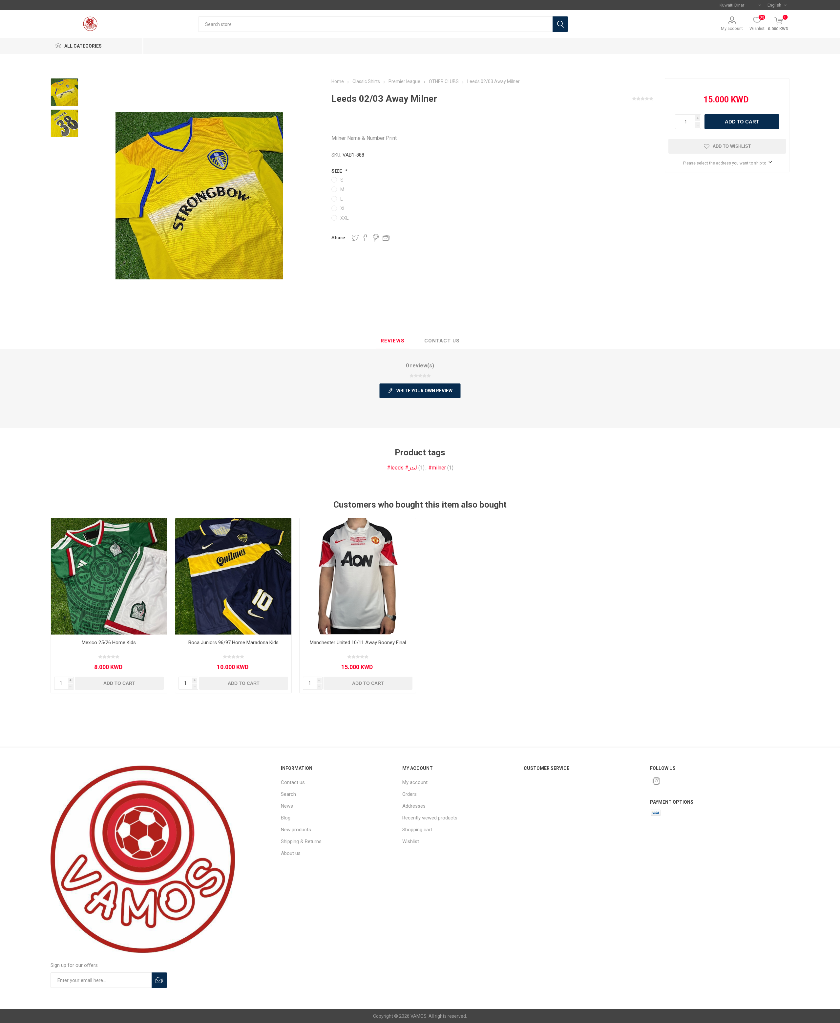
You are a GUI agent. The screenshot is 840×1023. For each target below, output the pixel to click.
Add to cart (742, 121)
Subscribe (159, 980)
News (287, 806)
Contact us (293, 782)
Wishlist (410, 841)
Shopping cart (417, 830)
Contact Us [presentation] (442, 341)
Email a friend (386, 237)
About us (291, 853)
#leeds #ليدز (402, 468)
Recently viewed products (429, 818)
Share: (338, 238)
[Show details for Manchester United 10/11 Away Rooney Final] (358, 576)
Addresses (414, 806)
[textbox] (375, 24)
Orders (409, 794)
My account (732, 28)
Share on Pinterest (375, 237)
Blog (285, 818)
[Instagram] (656, 781)
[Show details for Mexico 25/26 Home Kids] (109, 576)
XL (343, 208)
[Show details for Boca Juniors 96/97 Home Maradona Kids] (233, 576)
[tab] (393, 341)
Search (560, 24)
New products (296, 830)
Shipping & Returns (301, 841)
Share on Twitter (355, 237)
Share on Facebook (365, 237)
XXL (344, 218)
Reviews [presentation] (393, 341)
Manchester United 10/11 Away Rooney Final (358, 642)
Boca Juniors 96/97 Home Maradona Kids (233, 642)
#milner (437, 468)
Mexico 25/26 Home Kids (109, 642)
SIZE (337, 171)
